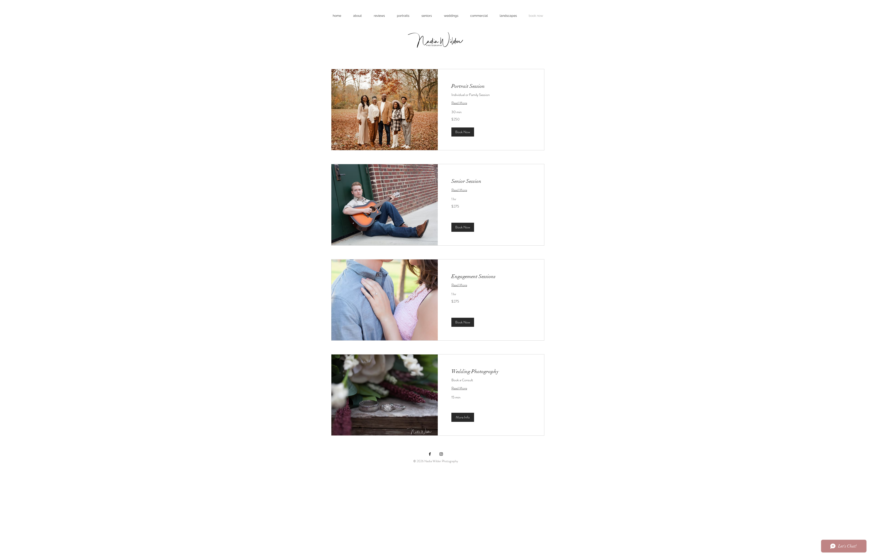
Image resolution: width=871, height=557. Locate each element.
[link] (491, 86)
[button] (462, 132)
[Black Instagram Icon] (441, 454)
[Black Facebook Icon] (430, 454)
